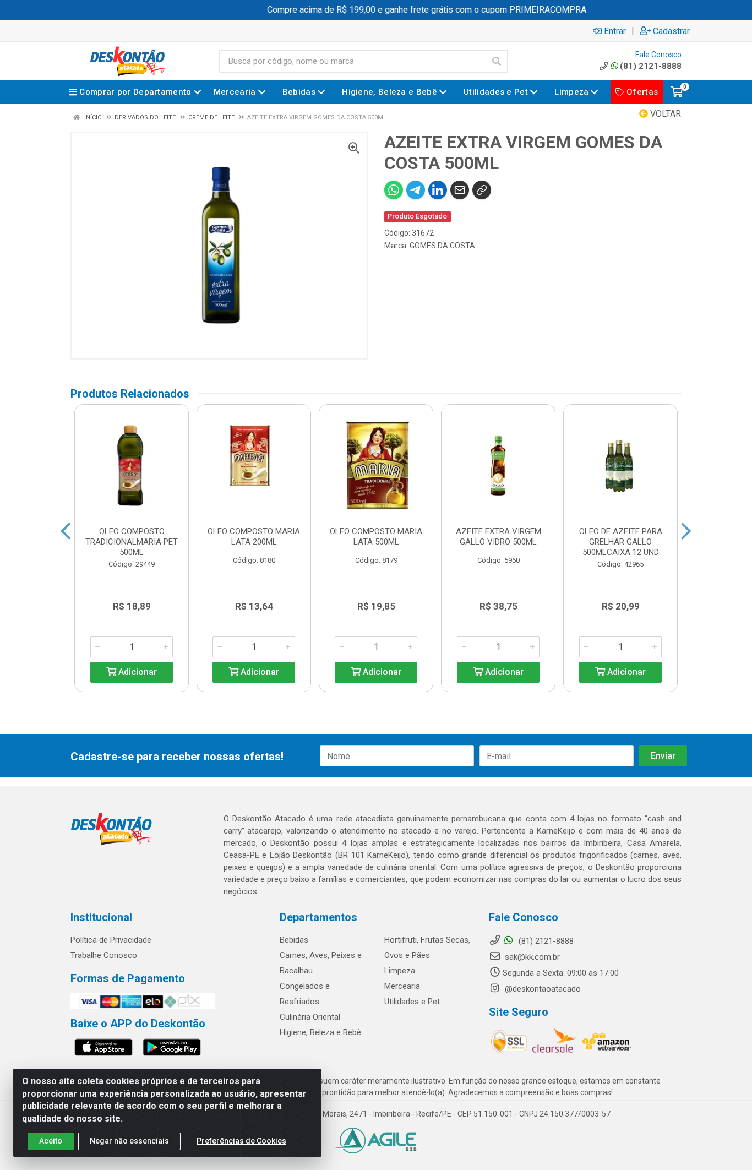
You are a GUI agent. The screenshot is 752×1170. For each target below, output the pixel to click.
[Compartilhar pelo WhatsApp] (393, 190)
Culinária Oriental (310, 1017)
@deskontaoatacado (542, 989)
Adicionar (136, 672)
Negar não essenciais (129, 1140)
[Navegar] (65, 531)
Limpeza (399, 971)
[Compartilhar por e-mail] (459, 190)
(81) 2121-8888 (651, 66)
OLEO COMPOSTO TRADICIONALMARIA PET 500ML (131, 541)
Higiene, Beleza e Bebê (320, 1032)
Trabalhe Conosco (103, 955)
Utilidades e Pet (412, 1001)
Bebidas (294, 940)
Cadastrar (671, 30)
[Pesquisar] (496, 61)
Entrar (615, 30)
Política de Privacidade (110, 940)
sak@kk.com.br (531, 957)
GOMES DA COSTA (442, 245)
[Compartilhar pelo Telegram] (415, 190)
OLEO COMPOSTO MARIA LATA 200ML (254, 536)
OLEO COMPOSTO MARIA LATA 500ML (376, 536)
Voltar (664, 113)
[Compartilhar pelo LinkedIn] (437, 190)
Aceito (50, 1140)
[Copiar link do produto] (481, 190)
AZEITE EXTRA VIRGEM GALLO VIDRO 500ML (498, 536)
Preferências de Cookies (241, 1140)
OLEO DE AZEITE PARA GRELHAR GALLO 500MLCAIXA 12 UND (620, 541)
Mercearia (402, 986)
